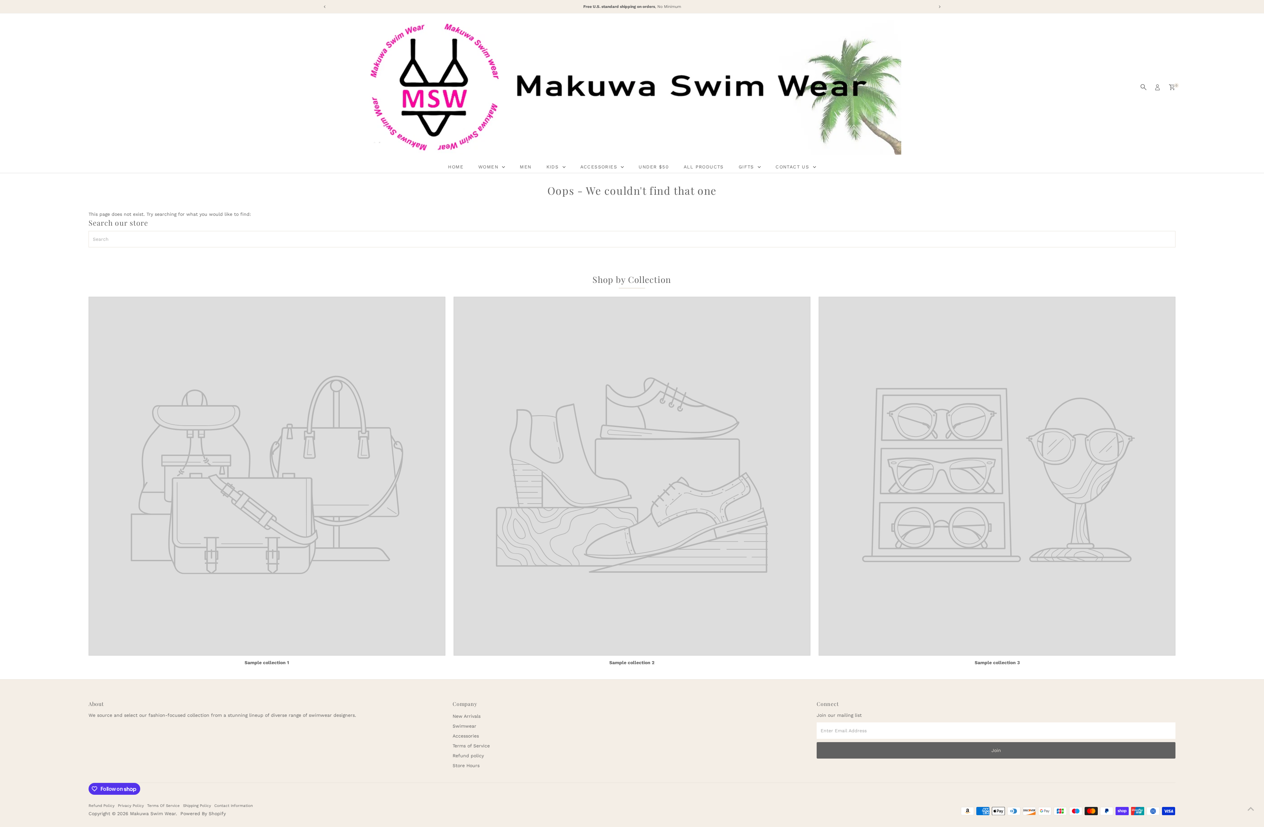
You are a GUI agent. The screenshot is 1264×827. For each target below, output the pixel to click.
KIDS (553, 166)
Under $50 (654, 166)
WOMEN (489, 166)
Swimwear (464, 726)
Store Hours (466, 765)
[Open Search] (1143, 87)
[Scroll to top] (1250, 808)
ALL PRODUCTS (704, 166)
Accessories (466, 736)
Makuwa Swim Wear (153, 813)
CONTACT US (793, 166)
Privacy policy (131, 805)
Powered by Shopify (203, 813)
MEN (525, 166)
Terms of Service (471, 745)
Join (996, 750)
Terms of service (163, 805)
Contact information (233, 805)
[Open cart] (1172, 87)
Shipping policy (197, 805)
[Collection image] (267, 476)
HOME (455, 166)
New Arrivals (467, 716)
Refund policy (468, 755)
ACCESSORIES (599, 166)
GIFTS (747, 166)
